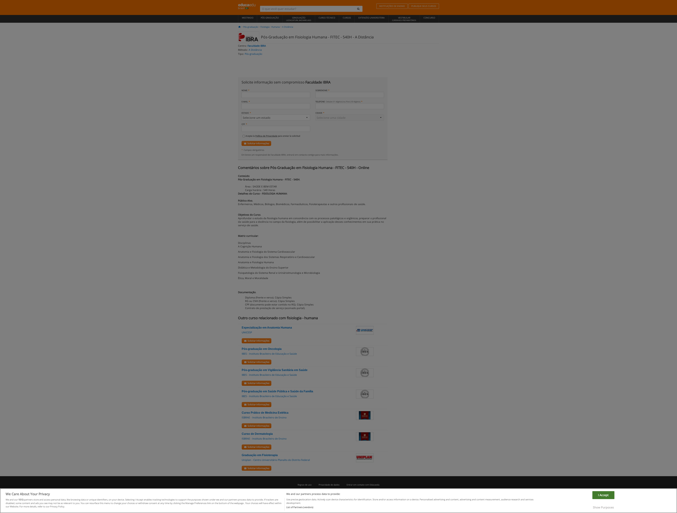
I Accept (603, 495)
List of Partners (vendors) (299, 507)
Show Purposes (603, 507)
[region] (338, 500)
